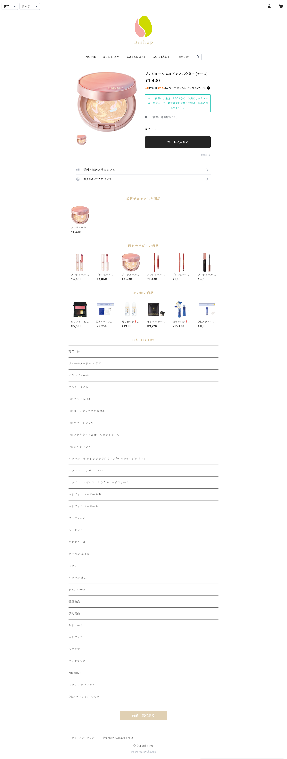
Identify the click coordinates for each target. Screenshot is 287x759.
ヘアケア (74, 649)
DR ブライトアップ (81, 423)
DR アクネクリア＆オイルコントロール (94, 435)
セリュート (76, 625)
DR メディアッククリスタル (87, 411)
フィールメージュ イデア (85, 363)
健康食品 (74, 601)
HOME (90, 57)
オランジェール (79, 375)
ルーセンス (76, 530)
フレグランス (77, 661)
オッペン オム (78, 577)
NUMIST (75, 673)
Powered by (139, 751)
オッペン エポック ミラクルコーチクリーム (99, 482)
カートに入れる (178, 142)
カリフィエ (76, 637)
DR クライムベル (80, 399)
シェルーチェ (77, 589)
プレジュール (77, 518)
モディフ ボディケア (82, 685)
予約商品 (74, 613)
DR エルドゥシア (80, 447)
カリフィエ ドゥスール (83, 506)
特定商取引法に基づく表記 (118, 737)
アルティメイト (78, 387)
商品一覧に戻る (143, 715)
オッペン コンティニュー (86, 470)
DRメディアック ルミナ (84, 697)
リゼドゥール (77, 542)
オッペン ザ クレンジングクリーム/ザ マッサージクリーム (107, 458)
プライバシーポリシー (84, 737)
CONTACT (161, 57)
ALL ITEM (111, 57)
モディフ (74, 566)
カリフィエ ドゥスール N (85, 494)
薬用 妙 (74, 351)
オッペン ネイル (79, 554)
